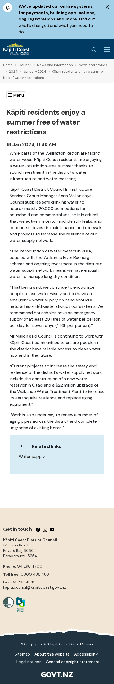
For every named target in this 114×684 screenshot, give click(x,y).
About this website (52, 654)
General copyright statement (73, 662)
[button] (16, 95)
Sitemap (22, 654)
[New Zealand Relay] (19, 604)
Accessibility (86, 654)
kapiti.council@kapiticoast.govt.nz (34, 587)
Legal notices (28, 662)
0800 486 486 (35, 574)
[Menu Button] (107, 49)
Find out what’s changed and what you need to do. (57, 25)
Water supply (32, 456)
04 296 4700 (29, 566)
